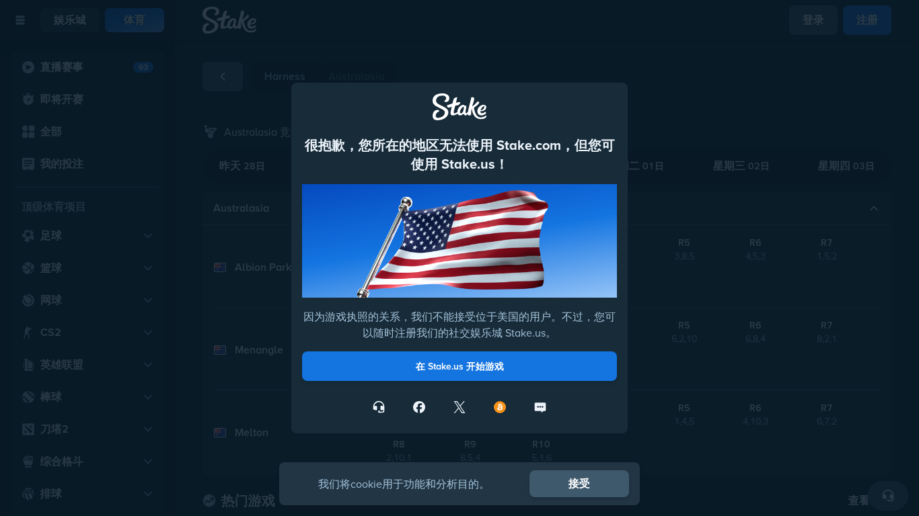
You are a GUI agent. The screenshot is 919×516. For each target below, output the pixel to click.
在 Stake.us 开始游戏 (460, 366)
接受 (579, 483)
